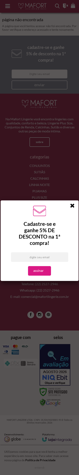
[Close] (74, 206)
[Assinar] (39, 271)
